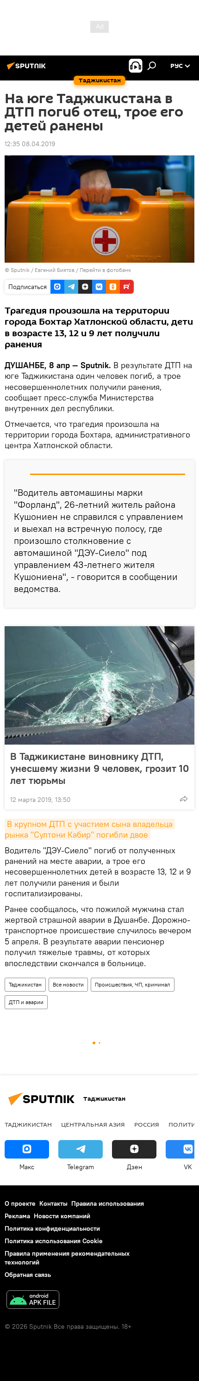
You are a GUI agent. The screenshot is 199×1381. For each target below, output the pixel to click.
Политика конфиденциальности (52, 1228)
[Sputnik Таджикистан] (28, 69)
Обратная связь (28, 1274)
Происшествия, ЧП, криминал (132, 984)
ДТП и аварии (26, 1002)
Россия (146, 1124)
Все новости (68, 984)
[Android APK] (32, 1300)
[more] (183, 798)
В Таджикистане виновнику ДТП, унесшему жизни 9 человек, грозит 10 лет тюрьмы (99, 768)
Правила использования (107, 1203)
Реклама (17, 1216)
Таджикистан (25, 984)
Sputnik (21, 269)
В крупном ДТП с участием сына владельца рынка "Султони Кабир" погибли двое (90, 829)
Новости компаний (62, 1216)
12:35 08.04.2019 (30, 144)
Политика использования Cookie (54, 1241)
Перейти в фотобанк (105, 269)
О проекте (20, 1203)
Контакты (53, 1203)
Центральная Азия (93, 1124)
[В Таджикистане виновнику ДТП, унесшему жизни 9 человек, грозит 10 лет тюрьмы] (99, 685)
